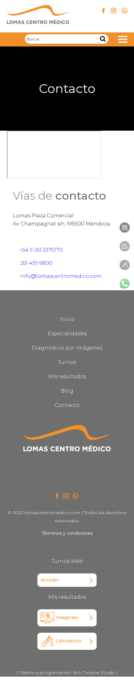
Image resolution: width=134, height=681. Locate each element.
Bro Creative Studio (94, 672)
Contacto (67, 405)
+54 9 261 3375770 (40, 250)
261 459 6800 (35, 263)
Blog (67, 391)
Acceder (50, 580)
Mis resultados (67, 376)
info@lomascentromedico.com (60, 276)
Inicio (67, 319)
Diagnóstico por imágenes (67, 348)
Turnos (67, 362)
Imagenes (66, 617)
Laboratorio (68, 641)
